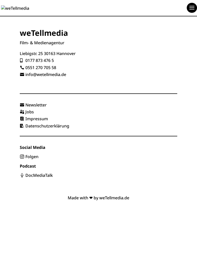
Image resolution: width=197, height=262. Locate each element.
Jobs (29, 112)
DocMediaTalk (39, 175)
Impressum (36, 119)
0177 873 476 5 (39, 60)
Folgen (31, 156)
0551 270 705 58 (40, 67)
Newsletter (36, 105)
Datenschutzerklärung (47, 126)
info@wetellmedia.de (45, 74)
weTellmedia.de (114, 198)
